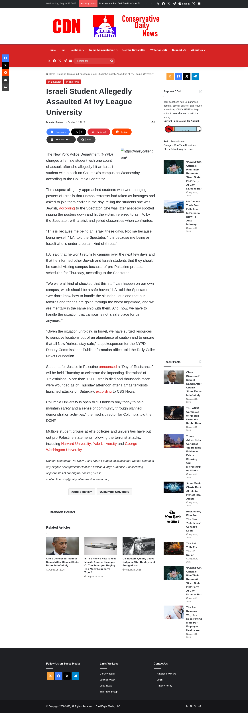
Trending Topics (65, 74)
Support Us (179, 49)
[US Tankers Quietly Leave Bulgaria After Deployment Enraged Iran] (139, 546)
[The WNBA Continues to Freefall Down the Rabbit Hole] (174, 413)
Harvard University (76, 444)
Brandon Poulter (54, 122)
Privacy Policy (164, 685)
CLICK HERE (183, 109)
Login (159, 679)
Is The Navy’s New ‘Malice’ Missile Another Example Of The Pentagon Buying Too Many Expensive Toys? (100, 565)
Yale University (105, 444)
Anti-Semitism (82, 491)
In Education (82, 74)
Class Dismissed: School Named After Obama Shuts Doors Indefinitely (62, 562)
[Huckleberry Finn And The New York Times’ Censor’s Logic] (174, 516)
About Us (197, 49)
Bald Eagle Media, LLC (108, 706)
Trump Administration (102, 49)
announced (108, 367)
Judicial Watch (107, 679)
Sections (76, 49)
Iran (63, 49)
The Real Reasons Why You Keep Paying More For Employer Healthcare (194, 619)
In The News (72, 81)
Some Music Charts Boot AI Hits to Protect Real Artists (193, 491)
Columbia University (115, 491)
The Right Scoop (108, 691)
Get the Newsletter (133, 49)
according (67, 208)
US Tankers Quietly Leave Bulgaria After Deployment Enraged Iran (139, 562)
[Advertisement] (183, 296)
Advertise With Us (166, 673)
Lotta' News (106, 685)
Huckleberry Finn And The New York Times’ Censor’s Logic (130, 3)
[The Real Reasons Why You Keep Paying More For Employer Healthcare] (174, 612)
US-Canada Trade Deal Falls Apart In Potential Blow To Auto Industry (193, 213)
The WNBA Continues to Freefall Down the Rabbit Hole (193, 416)
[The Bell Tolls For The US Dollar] (174, 548)
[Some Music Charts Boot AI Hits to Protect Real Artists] (174, 487)
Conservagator (107, 673)
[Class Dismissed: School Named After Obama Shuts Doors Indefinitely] (62, 546)
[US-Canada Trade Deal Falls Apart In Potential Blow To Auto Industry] (174, 206)
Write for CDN (158, 49)
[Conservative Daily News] (108, 26)
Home (52, 49)
